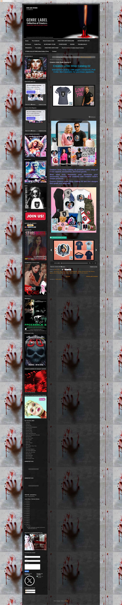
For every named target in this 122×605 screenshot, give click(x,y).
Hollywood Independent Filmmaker (33, 435)
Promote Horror (29, 430)
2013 (27, 501)
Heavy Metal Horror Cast (31, 433)
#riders (74, 273)
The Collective (35, 40)
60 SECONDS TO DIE (49, 44)
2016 (27, 506)
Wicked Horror (29, 436)
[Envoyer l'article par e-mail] (63, 269)
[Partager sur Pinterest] (70, 269)
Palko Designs (29, 439)
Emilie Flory (37, 44)
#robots (78, 273)
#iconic (55, 273)
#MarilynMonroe (60, 273)
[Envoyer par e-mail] (65, 269)
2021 (27, 515)
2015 (27, 504)
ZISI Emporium (29, 428)
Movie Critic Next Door (30, 452)
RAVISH (72, 44)
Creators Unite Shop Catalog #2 (60, 62)
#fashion (93, 271)
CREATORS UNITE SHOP (51, 47)
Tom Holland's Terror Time (31, 446)
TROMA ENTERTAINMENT (31, 427)
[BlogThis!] (66, 269)
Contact (54, 51)
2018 (27, 510)
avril (28, 525)
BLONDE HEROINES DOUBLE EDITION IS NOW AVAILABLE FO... (36, 528)
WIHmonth (28, 444)
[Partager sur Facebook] (69, 269)
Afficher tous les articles (85, 57)
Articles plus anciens (92, 276)
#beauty (69, 271)
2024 (27, 520)
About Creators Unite (48, 40)
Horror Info (28, 441)
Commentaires (29, 592)
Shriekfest (28, 422)
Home (26, 40)
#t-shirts (82, 273)
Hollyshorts (28, 424)
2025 (27, 522)
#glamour (51, 273)
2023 (27, 519)
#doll (90, 271)
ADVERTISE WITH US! (84, 40)
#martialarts (66, 273)
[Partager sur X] (68, 269)
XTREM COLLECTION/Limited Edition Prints (37, 51)
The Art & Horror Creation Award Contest (73, 47)
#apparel (65, 271)
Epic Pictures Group (30, 458)
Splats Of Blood (29, 442)
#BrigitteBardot (74, 271)
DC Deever (28, 44)
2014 (27, 502)
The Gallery (38, 47)
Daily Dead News (29, 455)
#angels (61, 271)
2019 (27, 511)
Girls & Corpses (29, 456)
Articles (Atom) (58, 279)
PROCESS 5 (28, 47)
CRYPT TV (28, 447)
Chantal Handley (29, 431)
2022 (27, 517)
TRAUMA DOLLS (82, 44)
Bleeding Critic (29, 453)
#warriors (86, 273)
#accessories (56, 271)
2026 (27, 524)
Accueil (68, 276)
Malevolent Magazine (30, 449)
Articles (28, 590)
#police (71, 273)
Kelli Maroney (28, 425)
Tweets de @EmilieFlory (30, 496)
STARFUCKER (63, 44)
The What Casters (29, 438)
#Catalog (79, 271)
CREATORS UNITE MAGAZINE (66, 40)
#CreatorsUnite (85, 271)
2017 (27, 508)
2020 (27, 513)
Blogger (66, 600)
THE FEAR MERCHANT (31, 450)
